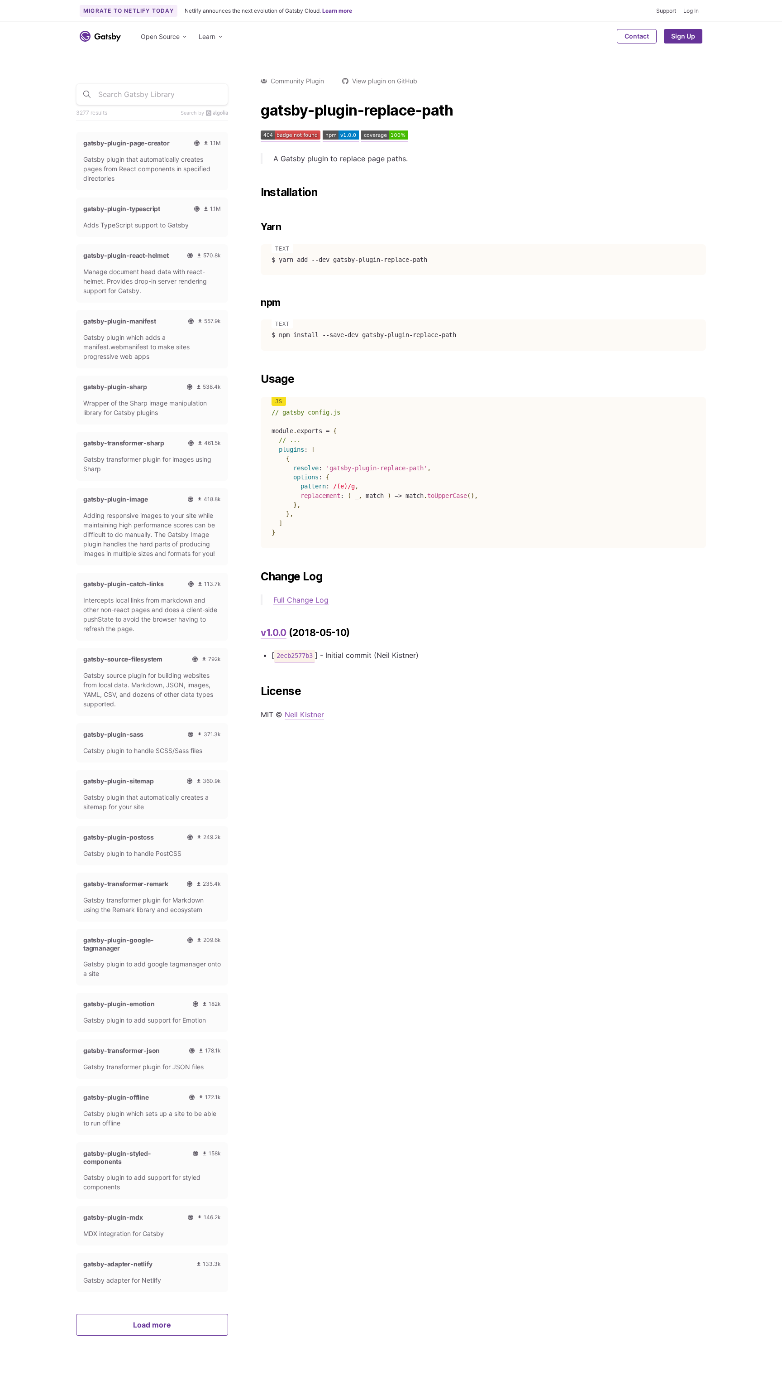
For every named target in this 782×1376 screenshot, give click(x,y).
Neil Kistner (304, 714)
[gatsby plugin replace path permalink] (256, 110)
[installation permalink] (256, 192)
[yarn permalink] (256, 227)
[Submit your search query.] (87, 94)
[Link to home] (100, 36)
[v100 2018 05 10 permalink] (256, 633)
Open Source (160, 36)
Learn (207, 36)
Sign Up (683, 36)
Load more (152, 1324)
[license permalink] (256, 691)
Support (666, 10)
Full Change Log (301, 599)
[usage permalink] (256, 379)
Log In (691, 10)
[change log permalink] (256, 577)
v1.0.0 (273, 632)
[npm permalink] (256, 303)
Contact (637, 36)
